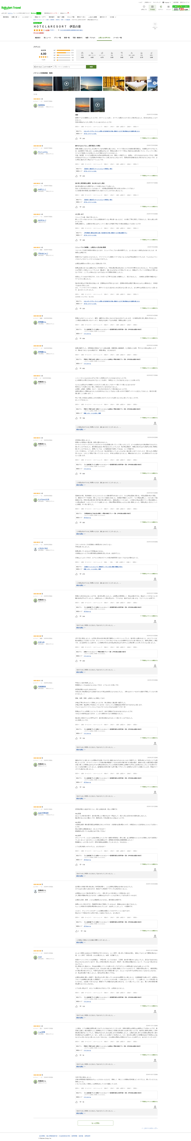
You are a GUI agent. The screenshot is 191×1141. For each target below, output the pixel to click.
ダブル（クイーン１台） (90, 133)
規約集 (81, 1136)
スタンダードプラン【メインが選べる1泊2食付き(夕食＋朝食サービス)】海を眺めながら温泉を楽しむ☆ (112, 131)
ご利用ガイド (147, 2)
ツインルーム (87, 333)
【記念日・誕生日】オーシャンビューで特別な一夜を (98, 169)
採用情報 (74, 1136)
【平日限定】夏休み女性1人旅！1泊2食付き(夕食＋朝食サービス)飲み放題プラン (105, 233)
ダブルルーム (87, 517)
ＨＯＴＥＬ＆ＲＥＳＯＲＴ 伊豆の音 (57, 26)
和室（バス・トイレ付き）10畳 (92, 413)
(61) (77, 38)
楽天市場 (175, 2)
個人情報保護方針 (52, 1136)
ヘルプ (140, 2)
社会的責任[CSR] (64, 1136)
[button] (43, 84)
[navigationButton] (154, 83)
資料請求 (87, 1136)
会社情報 (42, 1136)
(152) (104, 38)
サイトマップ (156, 2)
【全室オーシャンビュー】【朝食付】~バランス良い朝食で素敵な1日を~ (103, 567)
